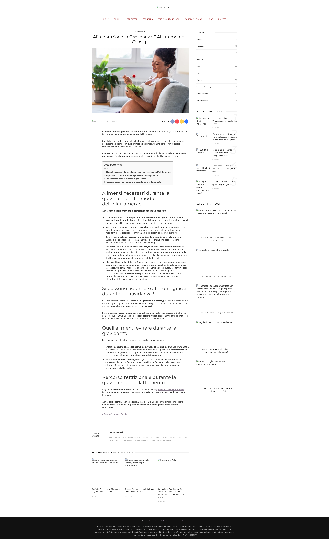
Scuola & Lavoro (193, 19)
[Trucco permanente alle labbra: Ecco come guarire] (140, 462)
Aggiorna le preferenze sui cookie (184, 521)
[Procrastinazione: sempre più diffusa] (216, 291)
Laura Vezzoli (103, 121)
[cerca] (314, 7)
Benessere (132, 19)
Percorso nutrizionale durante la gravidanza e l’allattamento (133, 182)
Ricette (222, 19)
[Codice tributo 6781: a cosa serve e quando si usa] (216, 211)
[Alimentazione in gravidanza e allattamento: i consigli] (140, 80)
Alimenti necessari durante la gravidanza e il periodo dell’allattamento (138, 172)
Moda (210, 19)
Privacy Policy (154, 521)
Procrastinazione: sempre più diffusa (216, 313)
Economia (148, 19)
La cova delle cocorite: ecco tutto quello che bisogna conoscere (222, 153)
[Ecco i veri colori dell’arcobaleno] (212, 249)
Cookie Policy (165, 521)
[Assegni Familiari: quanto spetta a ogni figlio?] (203, 187)
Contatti (145, 521)
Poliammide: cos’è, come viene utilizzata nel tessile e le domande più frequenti (224, 137)
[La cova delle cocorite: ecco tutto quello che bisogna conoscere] (203, 151)
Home (106, 19)
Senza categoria (216, 100)
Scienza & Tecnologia (169, 19)
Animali (118, 19)
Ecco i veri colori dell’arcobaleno (216, 276)
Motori (216, 73)
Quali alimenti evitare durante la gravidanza (126, 178)
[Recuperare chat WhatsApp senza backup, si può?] (203, 120)
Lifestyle (216, 60)
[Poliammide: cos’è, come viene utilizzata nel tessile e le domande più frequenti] (203, 135)
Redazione (137, 521)
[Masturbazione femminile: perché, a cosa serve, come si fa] (203, 168)
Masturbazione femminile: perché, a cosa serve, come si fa (224, 169)
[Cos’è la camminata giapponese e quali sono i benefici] (107, 461)
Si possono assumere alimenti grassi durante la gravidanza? (134, 175)
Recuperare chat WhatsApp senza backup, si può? (224, 121)
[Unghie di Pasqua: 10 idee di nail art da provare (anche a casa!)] (214, 322)
